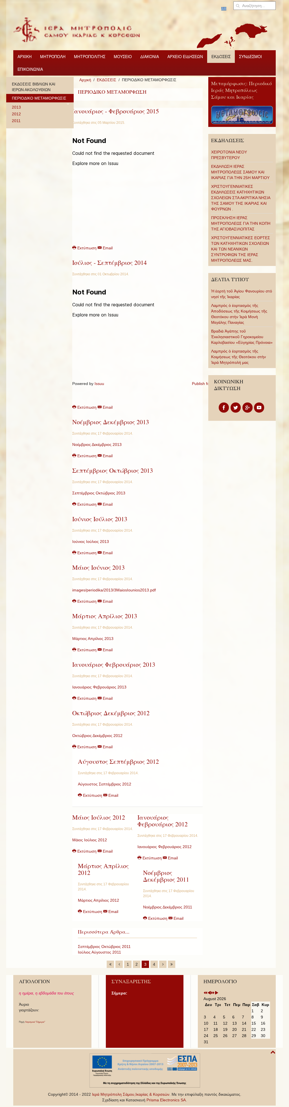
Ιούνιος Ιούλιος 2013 (99, 519)
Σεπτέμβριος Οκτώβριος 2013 (112, 470)
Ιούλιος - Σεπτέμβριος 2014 (109, 262)
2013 (16, 107)
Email (107, 248)
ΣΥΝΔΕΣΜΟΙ (250, 56)
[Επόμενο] (163, 964)
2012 (16, 114)
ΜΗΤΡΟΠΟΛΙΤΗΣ (89, 56)
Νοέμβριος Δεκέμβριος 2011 (166, 875)
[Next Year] (213, 993)
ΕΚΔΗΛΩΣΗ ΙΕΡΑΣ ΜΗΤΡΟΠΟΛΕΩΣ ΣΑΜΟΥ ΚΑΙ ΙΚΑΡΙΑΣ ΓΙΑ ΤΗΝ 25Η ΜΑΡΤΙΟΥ (240, 172)
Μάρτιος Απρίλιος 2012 (103, 869)
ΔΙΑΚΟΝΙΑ (149, 56)
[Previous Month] (209, 993)
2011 (16, 120)
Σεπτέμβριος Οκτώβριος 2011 (104, 946)
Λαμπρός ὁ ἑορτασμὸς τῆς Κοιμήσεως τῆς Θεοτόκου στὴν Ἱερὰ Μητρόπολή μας (238, 357)
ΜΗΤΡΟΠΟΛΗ (52, 56)
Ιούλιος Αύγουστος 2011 (99, 952)
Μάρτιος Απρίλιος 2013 (104, 616)
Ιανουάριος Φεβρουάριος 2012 (162, 820)
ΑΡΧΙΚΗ (24, 56)
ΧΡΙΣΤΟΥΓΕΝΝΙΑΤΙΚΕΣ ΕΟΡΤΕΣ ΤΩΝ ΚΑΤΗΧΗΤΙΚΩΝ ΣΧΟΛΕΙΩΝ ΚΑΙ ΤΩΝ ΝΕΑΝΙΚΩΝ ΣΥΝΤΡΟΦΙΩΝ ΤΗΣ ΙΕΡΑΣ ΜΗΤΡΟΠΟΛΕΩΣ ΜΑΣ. (240, 249)
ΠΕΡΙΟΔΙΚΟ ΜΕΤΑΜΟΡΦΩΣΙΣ (39, 98)
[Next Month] (216, 993)
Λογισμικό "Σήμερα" (35, 1022)
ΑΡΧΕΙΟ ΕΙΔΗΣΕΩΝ (185, 56)
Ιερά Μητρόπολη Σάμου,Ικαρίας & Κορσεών (130, 1094)
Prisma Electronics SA (166, 1100)
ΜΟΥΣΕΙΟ (123, 56)
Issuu (99, 383)
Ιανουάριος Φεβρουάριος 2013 (113, 664)
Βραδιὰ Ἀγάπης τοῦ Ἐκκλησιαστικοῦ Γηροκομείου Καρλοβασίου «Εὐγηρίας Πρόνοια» (242, 337)
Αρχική (85, 80)
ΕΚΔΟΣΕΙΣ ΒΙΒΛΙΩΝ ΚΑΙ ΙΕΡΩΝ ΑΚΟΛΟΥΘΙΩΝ (33, 87)
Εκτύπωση (87, 248)
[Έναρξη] (110, 964)
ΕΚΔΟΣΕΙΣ (221, 56)
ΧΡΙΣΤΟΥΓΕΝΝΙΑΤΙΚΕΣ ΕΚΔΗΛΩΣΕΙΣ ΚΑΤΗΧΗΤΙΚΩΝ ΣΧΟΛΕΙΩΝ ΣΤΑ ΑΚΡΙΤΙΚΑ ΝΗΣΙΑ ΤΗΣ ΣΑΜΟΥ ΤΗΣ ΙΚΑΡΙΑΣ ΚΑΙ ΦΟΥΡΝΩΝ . (240, 197)
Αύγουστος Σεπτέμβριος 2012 (118, 761)
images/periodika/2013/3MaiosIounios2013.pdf (114, 590)
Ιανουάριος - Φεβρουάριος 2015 (115, 111)
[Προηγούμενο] (119, 964)
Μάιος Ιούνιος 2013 (98, 567)
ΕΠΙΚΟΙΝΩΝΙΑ (30, 69)
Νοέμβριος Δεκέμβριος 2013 (110, 422)
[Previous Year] (205, 993)
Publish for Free (206, 383)
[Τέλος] (171, 964)
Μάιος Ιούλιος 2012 (98, 817)
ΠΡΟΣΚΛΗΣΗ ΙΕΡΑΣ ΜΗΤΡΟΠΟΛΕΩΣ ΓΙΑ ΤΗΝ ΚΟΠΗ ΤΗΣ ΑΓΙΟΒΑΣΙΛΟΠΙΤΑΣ (240, 223)
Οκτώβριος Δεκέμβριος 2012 (111, 713)
